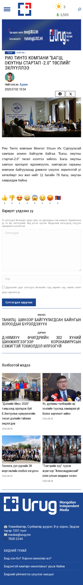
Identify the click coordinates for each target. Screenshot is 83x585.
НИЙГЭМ (20, 53)
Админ (24, 84)
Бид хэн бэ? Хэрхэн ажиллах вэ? (28, 558)
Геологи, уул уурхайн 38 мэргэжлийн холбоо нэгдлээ (20, 468)
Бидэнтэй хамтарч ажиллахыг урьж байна (34, 566)
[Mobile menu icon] (7, 9)
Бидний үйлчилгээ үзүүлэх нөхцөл (29, 574)
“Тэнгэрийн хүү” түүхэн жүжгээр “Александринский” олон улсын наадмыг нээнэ (60, 471)
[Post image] (21, 387)
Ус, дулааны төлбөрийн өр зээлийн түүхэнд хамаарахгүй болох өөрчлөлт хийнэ (61, 408)
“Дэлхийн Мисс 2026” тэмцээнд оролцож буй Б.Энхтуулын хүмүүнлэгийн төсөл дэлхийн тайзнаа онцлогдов (18, 413)
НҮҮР (10, 53)
